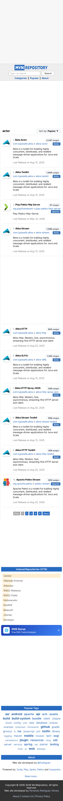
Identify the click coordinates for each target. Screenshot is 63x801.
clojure (56, 718)
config (17, 722)
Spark (33, 769)
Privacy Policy (42, 796)
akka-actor (41, 143)
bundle (37, 718)
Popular (34, 78)
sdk (55, 740)
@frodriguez (44, 762)
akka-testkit (42, 176)
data (32, 722)
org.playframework (23, 208)
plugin (24, 740)
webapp (41, 748)
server (8, 744)
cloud (8, 722)
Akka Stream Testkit (26, 417)
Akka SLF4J (21, 355)
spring (28, 744)
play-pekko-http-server (48, 208)
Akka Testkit (22, 172)
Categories (21, 78)
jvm (38, 731)
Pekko (40, 769)
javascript (29, 731)
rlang (49, 740)
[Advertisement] (31, 31)
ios (20, 731)
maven (18, 735)
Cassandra (54, 769)
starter (44, 744)
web (32, 748)
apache (29, 714)
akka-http (41, 332)
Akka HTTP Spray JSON (27, 388)
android (17, 714)
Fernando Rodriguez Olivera (44, 790)
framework (33, 727)
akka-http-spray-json (47, 391)
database (42, 722)
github (45, 726)
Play (26, 769)
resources (37, 740)
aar (7, 714)
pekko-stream (42, 483)
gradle (55, 726)
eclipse (53, 722)
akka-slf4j (41, 359)
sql (36, 744)
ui (26, 748)
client (47, 718)
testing (54, 744)
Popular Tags (31, 708)
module (40, 735)
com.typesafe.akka (23, 143)
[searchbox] (24, 73)
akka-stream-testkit (46, 421)
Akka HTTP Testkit (25, 450)
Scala (19, 769)
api (38, 714)
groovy (8, 731)
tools (20, 748)
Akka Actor (21, 139)
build (6, 718)
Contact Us (27, 796)
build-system (21, 718)
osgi (56, 735)
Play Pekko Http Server (27, 204)
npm (49, 735)
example (9, 726)
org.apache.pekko (22, 483)
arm (45, 714)
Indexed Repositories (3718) (31, 569)
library (56, 731)
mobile (29, 735)
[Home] (31, 69)
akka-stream (42, 232)
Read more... (31, 776)
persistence (11, 740)
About (45, 78)
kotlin (46, 731)
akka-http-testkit (45, 454)
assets (53, 714)
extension (20, 727)
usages (52, 140)
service (18, 744)
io (15, 731)
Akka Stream (22, 228)
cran (25, 722)
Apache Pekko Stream (28, 479)
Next (46, 513)
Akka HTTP (21, 328)
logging (8, 735)
